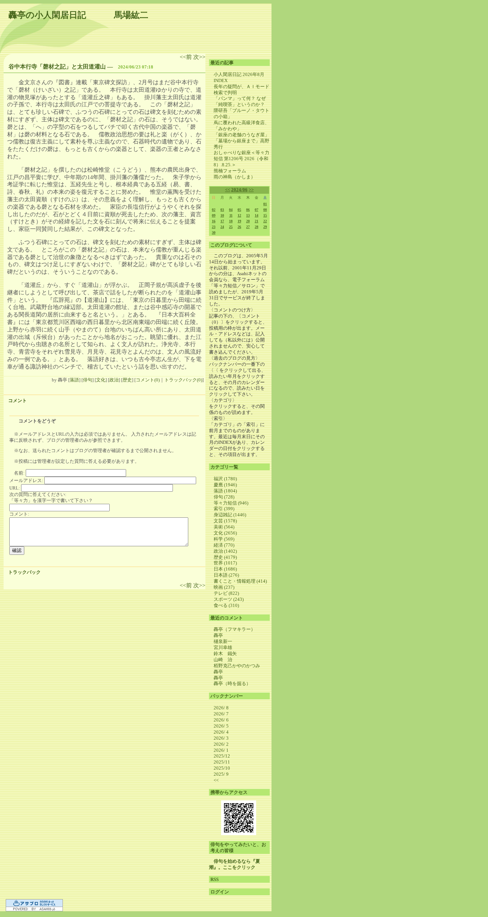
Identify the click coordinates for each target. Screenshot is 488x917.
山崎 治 (223, 659)
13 (248, 215)
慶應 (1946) (225, 484)
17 (222, 221)
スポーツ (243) (229, 599)
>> (251, 189)
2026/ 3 (221, 738)
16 (213, 221)
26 (239, 227)
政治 (114, 379)
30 (213, 232)
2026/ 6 (221, 720)
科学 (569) (224, 539)
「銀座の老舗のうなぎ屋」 (241, 134)
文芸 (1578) (225, 520)
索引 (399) (224, 508)
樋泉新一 (223, 641)
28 (256, 227)
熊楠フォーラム (230, 170)
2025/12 (222, 756)
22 (265, 221)
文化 (100, 379)
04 (231, 210)
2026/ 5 (221, 726)
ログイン (219, 892)
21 (256, 221)
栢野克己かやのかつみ (237, 665)
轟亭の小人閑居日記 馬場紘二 (78, 15)
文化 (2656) (225, 533)
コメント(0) (148, 379)
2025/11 (222, 762)
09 (213, 215)
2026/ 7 (221, 713)
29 (265, 227)
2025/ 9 (221, 774)
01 (265, 204)
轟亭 (218, 635)
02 (213, 210)
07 (256, 210)
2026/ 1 (221, 750)
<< (227, 189)
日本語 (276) (226, 575)
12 (239, 215)
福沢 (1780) (225, 478)
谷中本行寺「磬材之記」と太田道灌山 (57, 67)
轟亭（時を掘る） (232, 683)
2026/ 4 (221, 732)
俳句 (87, 379)
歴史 (127, 379)
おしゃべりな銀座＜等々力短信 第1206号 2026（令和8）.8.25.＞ (241, 158)
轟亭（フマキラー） (234, 629)
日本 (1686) (225, 569)
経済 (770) (224, 545)
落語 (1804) (225, 490)
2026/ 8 (221, 707)
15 (265, 215)
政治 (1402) (225, 551)
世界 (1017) (225, 563)
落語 (74, 379)
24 (222, 227)
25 (231, 227)
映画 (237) (224, 587)
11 (231, 215)
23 (213, 227)
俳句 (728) (224, 497)
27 (248, 227)
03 (222, 210)
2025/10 (222, 768)
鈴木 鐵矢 (225, 653)
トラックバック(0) (183, 379)
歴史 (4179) (225, 557)
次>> (199, 57)
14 (256, 215)
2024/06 (239, 189)
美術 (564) (224, 527)
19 (239, 221)
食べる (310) (226, 605)
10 (222, 215)
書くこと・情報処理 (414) (240, 581)
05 (239, 210)
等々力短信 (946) (231, 503)
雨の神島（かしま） (234, 176)
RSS (214, 879)
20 (248, 221)
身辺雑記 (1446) (230, 514)
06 (248, 210)
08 (265, 210)
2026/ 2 (221, 744)
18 (231, 221)
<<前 (186, 57)
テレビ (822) (226, 593)
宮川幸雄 (223, 647)
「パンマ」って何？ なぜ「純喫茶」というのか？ (240, 101)
